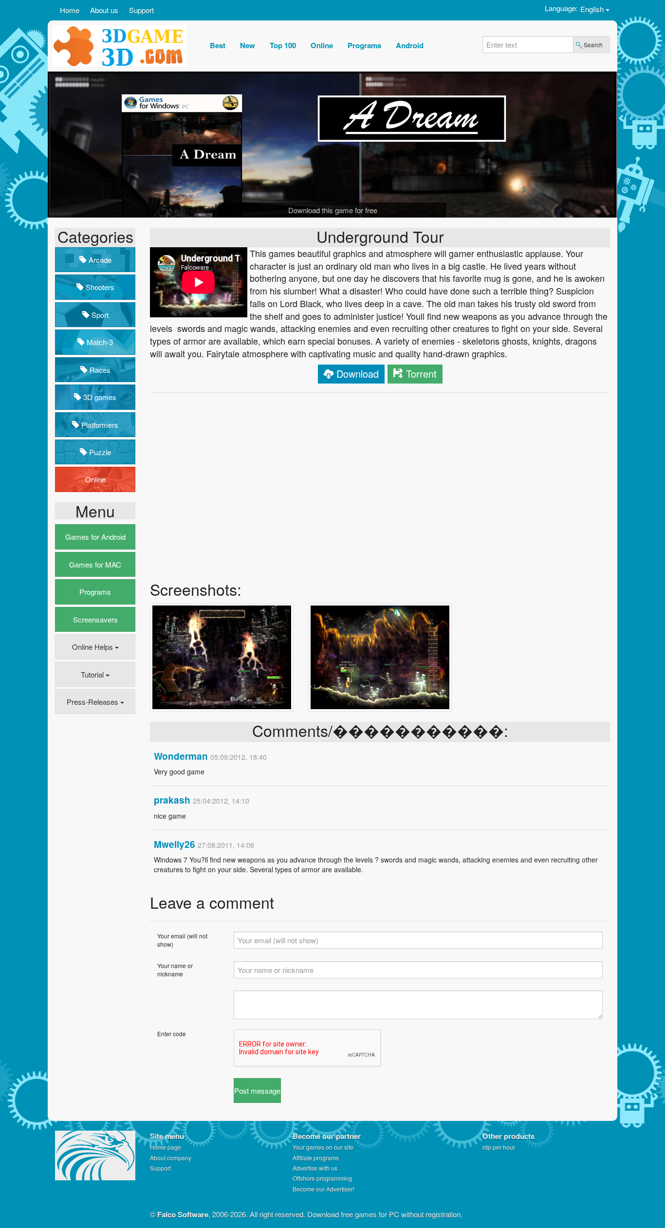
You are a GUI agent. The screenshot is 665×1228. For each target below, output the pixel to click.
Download (357, 374)
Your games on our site (323, 1147)
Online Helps (93, 646)
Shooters (99, 287)
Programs (95, 592)
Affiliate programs (316, 1158)
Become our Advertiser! (323, 1189)
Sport (99, 315)
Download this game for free (332, 210)
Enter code (171, 1033)
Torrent (421, 374)
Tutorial (93, 674)
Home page (165, 1147)
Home (69, 10)
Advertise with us (315, 1168)
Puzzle (99, 452)
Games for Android (95, 537)
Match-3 (99, 342)
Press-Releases (93, 701)
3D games (98, 397)
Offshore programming (322, 1178)
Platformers (98, 425)
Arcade (99, 260)
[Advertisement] (94, 871)
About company (170, 1158)
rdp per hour (498, 1147)
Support (141, 10)
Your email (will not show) (182, 940)
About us (104, 10)
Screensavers (95, 619)
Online (95, 479)
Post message (257, 1090)
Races (99, 370)
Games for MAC (95, 564)
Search (593, 44)
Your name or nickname (175, 969)
